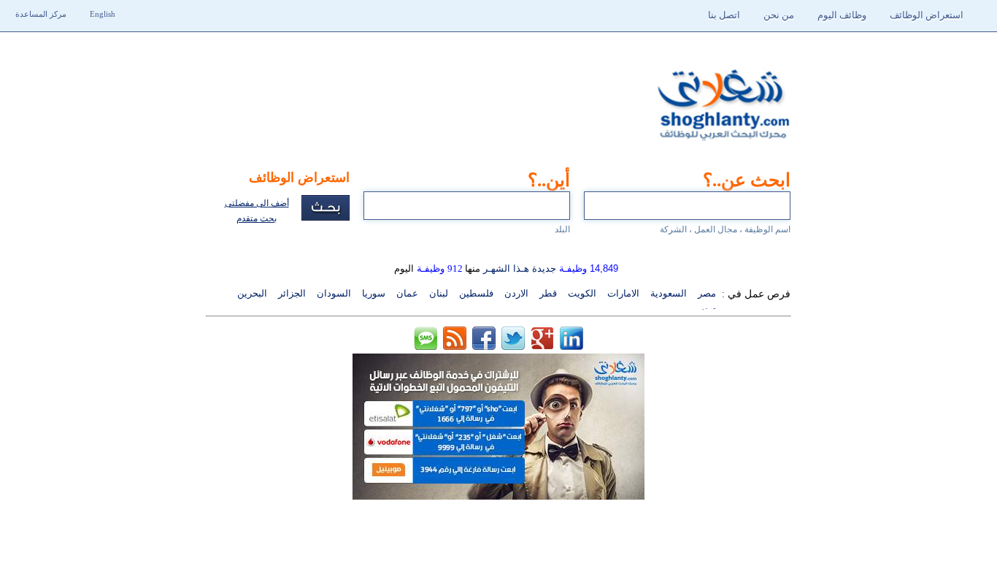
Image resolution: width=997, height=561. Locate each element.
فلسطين (476, 293)
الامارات (623, 293)
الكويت (582, 293)
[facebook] (484, 346)
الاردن (516, 293)
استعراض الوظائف (926, 14)
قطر (548, 293)
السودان (334, 293)
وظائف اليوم (841, 14)
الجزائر (292, 293)
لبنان (438, 293)
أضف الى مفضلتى (257, 203)
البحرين (252, 293)
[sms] (425, 346)
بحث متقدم (256, 218)
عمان (407, 293)
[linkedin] (571, 346)
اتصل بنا (724, 14)
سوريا (373, 293)
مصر (707, 293)
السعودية (668, 293)
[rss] (454, 346)
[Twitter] (513, 346)
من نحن (778, 14)
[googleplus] (542, 346)
